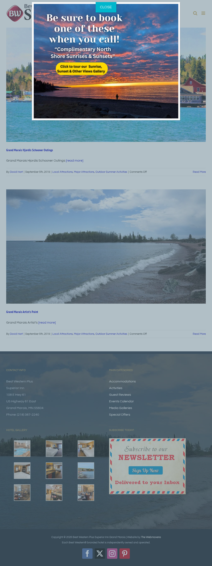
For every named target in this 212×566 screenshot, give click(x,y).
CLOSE (106, 7)
